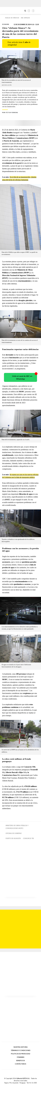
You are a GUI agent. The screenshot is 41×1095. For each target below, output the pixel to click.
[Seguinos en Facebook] (17, 1085)
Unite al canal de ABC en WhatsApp (22, 377)
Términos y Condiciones (20, 1050)
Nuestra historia (21, 1047)
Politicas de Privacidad (20, 1054)
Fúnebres (20, 1057)
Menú (37, 10)
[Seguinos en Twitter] (19, 1085)
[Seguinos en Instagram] (24, 1085)
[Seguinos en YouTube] (22, 1085)
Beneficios (20, 1060)
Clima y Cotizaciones (21, 10)
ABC (6, 10)
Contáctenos (20, 1064)
